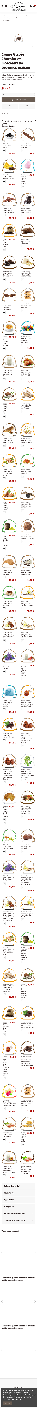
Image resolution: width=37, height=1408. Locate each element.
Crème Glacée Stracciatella (26, 573)
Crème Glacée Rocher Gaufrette (27, 538)
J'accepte (8, 1403)
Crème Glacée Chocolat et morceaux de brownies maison (27, 1062)
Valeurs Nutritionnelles (14, 1214)
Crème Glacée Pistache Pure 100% (8, 473)
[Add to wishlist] (10, 106)
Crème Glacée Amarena (7, 147)
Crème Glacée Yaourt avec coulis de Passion (9, 1170)
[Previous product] (34, 18)
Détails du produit (12, 1186)
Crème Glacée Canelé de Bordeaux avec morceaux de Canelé (26, 739)
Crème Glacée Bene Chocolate (8, 211)
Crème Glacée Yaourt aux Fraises (23, 672)
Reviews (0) (9, 1193)
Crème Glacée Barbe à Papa (23, 181)
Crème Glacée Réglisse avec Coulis (26, 506)
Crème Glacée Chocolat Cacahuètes (7, 307)
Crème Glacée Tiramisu (7, 604)
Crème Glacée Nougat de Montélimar (26, 407)
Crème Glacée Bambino (26, 147)
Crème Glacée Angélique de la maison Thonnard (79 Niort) (27, 774)
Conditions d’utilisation (14, 1220)
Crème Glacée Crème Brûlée (5, 342)
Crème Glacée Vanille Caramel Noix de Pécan (8, 636)
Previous (2, 1252)
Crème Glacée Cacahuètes (7, 1135)
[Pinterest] (7, 114)
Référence (5, 84)
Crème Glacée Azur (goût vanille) (7, 704)
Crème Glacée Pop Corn (23, 1139)
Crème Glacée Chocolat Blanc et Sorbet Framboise (9, 1104)
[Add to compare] (27, 106)
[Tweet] (4, 114)
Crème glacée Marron (26, 848)
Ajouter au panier (20, 100)
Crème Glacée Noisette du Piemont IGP (26, 374)
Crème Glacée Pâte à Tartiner (8, 441)
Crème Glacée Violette (7, 668)
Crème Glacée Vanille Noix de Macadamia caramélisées (26, 882)
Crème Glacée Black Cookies (26, 211)
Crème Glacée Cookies (26, 307)
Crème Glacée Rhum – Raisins (5, 542)
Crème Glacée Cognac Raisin (8, 848)
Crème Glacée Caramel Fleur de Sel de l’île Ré (27, 704)
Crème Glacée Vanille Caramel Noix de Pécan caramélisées (8, 918)
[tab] (18, 1186)
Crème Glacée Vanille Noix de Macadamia (26, 636)
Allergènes (9, 1207)
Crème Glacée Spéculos (7, 573)
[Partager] (2, 114)
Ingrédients (9, 1200)
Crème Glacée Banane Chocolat (9, 177)
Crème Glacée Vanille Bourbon (27, 604)
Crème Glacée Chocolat (26, 242)
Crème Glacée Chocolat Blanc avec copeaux (26, 275)
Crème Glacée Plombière (26, 472)
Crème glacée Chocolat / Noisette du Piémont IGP (26, 811)
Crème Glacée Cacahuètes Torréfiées (26, 1171)
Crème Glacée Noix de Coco (5, 410)
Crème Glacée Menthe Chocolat (9, 736)
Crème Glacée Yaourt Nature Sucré (8, 374)
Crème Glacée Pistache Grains (26, 441)
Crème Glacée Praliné (5, 507)
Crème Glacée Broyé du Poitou (5, 813)
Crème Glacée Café (5, 244)
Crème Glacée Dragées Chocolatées (26, 340)
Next (35, 1252)
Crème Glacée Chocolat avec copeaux (8, 275)
